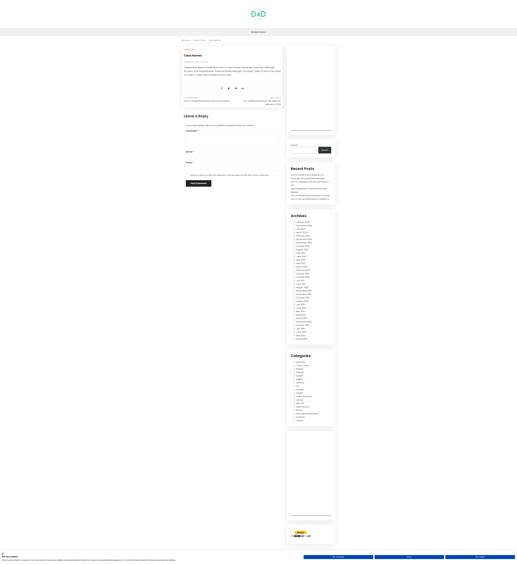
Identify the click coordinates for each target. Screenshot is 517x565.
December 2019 (304, 290)
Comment (192, 130)
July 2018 (300, 328)
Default (300, 372)
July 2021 (300, 280)
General (300, 382)
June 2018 (301, 332)
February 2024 (303, 235)
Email (189, 162)
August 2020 (302, 287)
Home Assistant (304, 396)
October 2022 (303, 277)
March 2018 (301, 338)
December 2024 (304, 225)
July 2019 (300, 304)
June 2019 (301, 308)
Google (300, 389)
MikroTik (300, 403)
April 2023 (300, 263)
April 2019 (300, 314)
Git (297, 386)
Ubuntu (299, 420)
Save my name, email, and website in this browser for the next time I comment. (229, 175)
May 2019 (300, 311)
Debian (299, 368)
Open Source (302, 406)
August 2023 (302, 249)
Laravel (299, 399)
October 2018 (302, 325)
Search (294, 145)
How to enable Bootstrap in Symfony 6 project (207, 100)
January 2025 (302, 222)
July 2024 (300, 228)
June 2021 (301, 283)
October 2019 (302, 297)
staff (205, 62)
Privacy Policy (258, 32)
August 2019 (302, 301)
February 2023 (303, 270)
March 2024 (302, 232)
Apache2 (300, 362)
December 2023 (304, 239)
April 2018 (300, 335)
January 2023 (302, 273)
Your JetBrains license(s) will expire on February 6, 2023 (262, 102)
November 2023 (304, 242)
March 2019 (301, 318)
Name (190, 151)
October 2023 (303, 246)
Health (299, 393)
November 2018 (303, 321)
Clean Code (189, 50)
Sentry (299, 410)
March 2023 (301, 266)
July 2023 (300, 253)
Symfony (300, 417)
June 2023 (301, 256)
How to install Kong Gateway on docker (310, 195)
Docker (299, 375)
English (299, 379)
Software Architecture (307, 413)
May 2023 (300, 259)
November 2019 (303, 294)
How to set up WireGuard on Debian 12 (310, 199)
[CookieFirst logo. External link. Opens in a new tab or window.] (3, 554)
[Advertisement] (311, 90)
